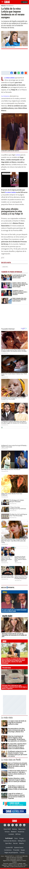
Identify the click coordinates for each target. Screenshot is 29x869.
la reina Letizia (10, 192)
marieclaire (14, 616)
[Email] (26, 73)
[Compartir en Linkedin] (22, 73)
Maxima (21, 843)
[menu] (2, 2)
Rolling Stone (22, 841)
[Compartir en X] (15, 73)
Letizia (17, 155)
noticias (14, 592)
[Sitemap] (24, 825)
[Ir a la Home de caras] (7, 3)
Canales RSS (9, 847)
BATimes (18, 834)
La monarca (5, 96)
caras (14, 641)
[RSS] (20, 825)
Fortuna (7, 832)
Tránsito (22, 852)
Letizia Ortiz (5, 266)
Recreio (15, 843)
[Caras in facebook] (9, 825)
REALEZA (3, 5)
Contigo (21, 838)
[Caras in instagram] (5, 825)
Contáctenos (8, 850)
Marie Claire (21, 829)
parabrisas (14, 668)
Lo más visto (7, 717)
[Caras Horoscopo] (14, 813)
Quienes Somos (18, 847)
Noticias (14, 829)
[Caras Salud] (14, 805)
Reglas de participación (11, 852)
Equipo (23, 850)
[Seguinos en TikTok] (16, 825)
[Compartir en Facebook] (11, 73)
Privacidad (16, 850)
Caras (16, 838)
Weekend (13, 832)
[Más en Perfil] (10, 588)
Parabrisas (21, 832)
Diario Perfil (7, 829)
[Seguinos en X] (12, 825)
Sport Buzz (8, 843)
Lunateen (11, 834)
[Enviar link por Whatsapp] (19, 73)
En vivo (25, 2)
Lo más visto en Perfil (11, 759)
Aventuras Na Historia (9, 841)
